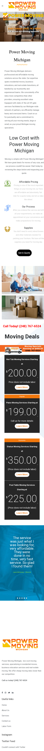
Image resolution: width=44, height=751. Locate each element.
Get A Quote (24, 253)
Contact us (6, 721)
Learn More (22, 387)
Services (5, 716)
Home (4, 705)
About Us (5, 710)
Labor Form (6, 726)
